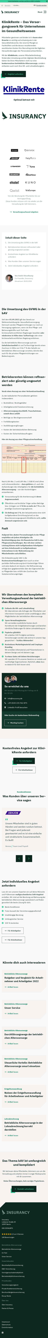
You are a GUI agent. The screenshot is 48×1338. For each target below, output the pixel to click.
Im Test (4, 1253)
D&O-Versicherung (8, 1269)
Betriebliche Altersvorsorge (11, 1249)
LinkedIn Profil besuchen (17, 707)
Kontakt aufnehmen (25, 1189)
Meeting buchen (16, 723)
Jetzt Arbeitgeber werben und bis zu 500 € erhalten (24, 1)
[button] (19, 858)
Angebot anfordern (15, 74)
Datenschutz (6, 1325)
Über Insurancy (7, 1305)
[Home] (2, 5)
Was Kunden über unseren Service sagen (24, 261)
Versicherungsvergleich (10, 1285)
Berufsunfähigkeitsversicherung (13, 1292)
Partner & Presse (8, 1308)
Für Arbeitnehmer (25, 770)
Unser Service (6, 1257)
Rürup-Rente (6, 1296)
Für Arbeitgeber (25, 761)
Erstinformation (7, 1327)
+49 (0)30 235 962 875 (17, 703)
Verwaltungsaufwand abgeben (25, 212)
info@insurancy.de (15, 698)
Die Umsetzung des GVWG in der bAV (23, 242)
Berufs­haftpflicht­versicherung (12, 1265)
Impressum (6, 1322)
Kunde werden (41, 5)
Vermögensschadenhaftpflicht (12, 1273)
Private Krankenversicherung (12, 1289)
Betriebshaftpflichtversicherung (13, 1276)
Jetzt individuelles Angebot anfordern (23, 266)
